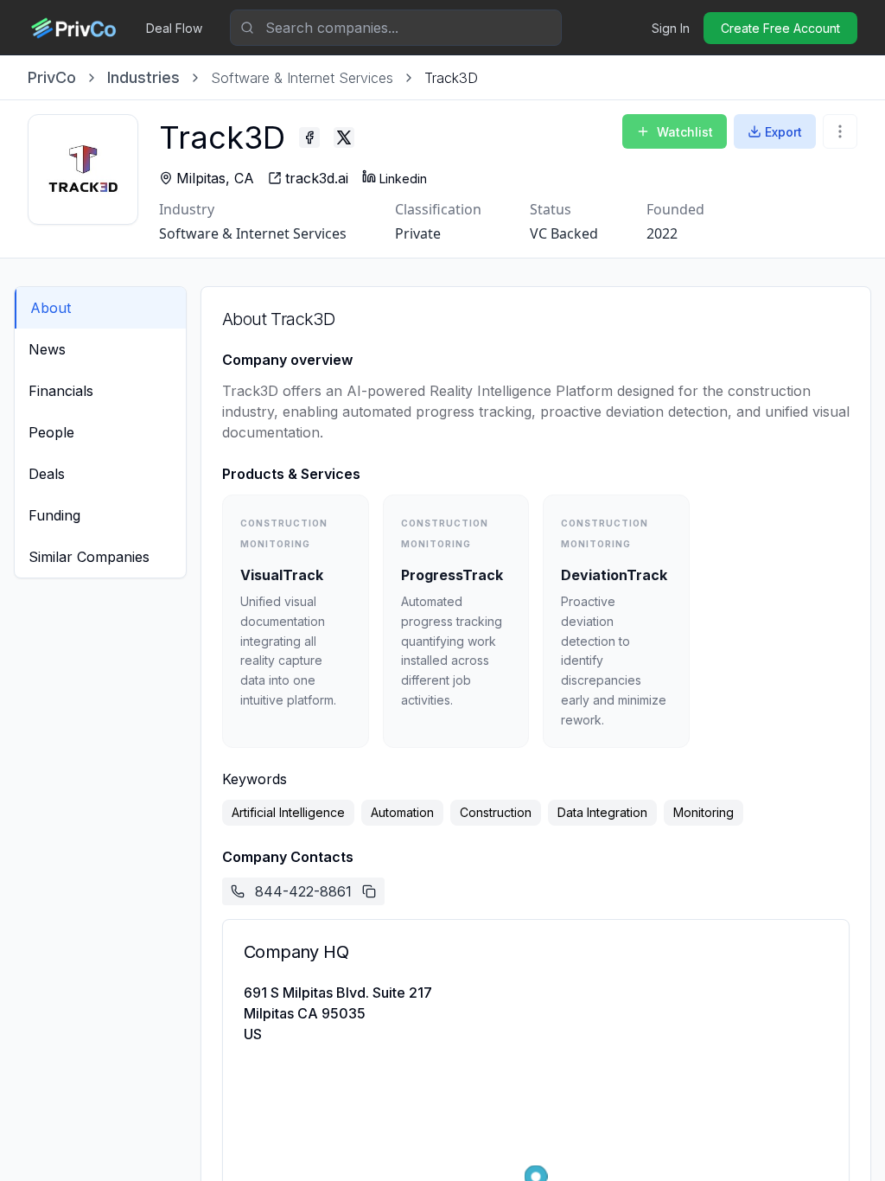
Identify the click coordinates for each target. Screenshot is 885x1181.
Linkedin (403, 178)
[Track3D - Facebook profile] (309, 137)
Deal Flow (174, 28)
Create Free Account (780, 28)
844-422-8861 (303, 891)
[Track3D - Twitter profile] (344, 137)
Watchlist (685, 131)
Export (783, 131)
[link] (451, 77)
